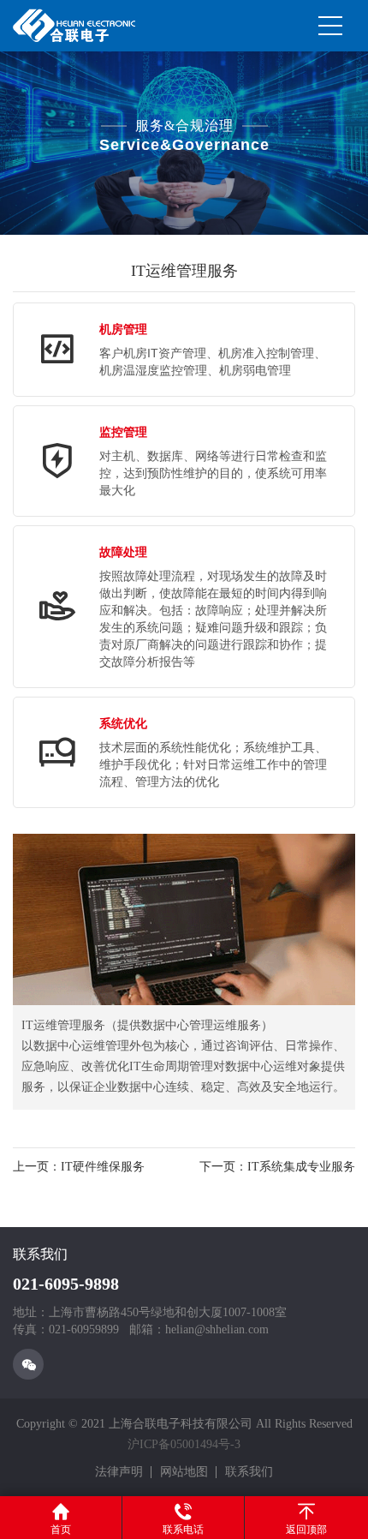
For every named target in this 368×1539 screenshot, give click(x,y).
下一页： (277, 1166)
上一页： (79, 1166)
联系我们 (249, 1471)
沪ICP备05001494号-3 (184, 1444)
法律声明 (119, 1471)
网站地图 (184, 1471)
